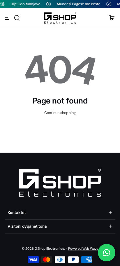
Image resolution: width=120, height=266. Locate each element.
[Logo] (60, 17)
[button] (17, 18)
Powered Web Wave (83, 249)
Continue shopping (60, 112)
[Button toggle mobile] (8, 17)
